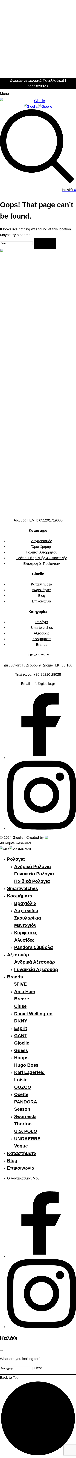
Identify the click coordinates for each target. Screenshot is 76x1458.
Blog (41, 596)
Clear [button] (38, 1368)
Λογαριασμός (41, 541)
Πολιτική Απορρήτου (41, 552)
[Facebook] (41, 758)
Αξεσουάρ (41, 633)
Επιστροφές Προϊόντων (41, 564)
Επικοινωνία (41, 601)
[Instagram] (41, 828)
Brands (41, 645)
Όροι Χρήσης (41, 547)
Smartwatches (41, 628)
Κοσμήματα (42, 639)
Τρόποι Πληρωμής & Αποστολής (41, 558)
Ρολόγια (41, 622)
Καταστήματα (41, 584)
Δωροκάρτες (41, 590)
